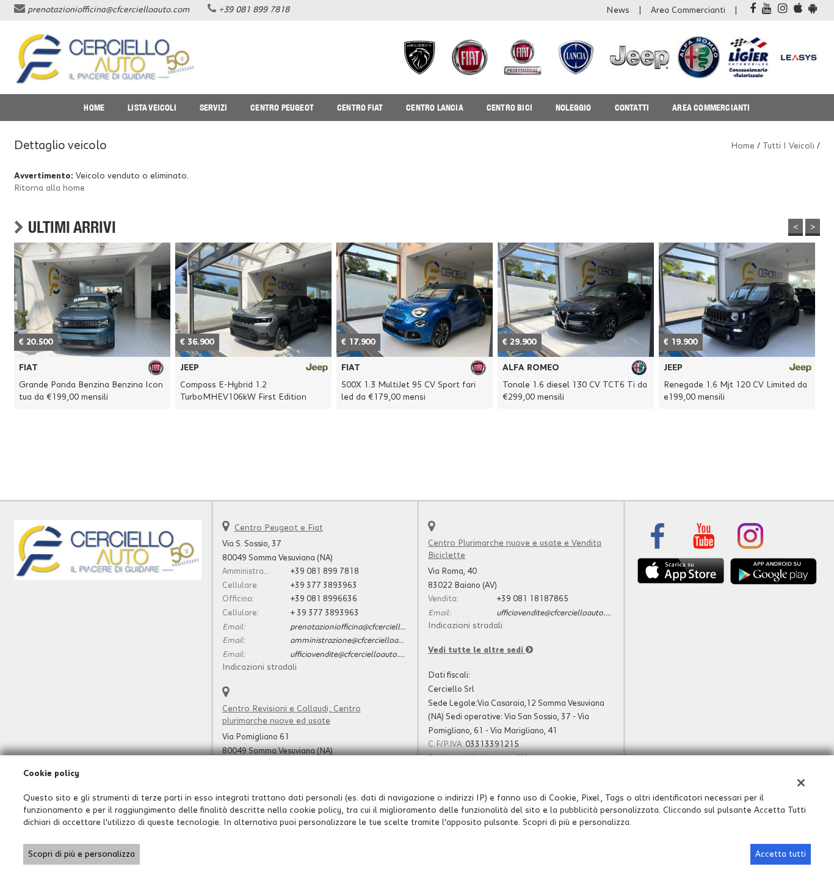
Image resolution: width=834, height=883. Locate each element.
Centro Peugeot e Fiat (278, 528)
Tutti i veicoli (788, 146)
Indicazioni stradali (259, 667)
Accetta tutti (780, 854)
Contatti (632, 107)
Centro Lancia (434, 107)
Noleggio (574, 107)
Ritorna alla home (49, 188)
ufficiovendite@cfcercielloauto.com (352, 654)
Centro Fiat (360, 107)
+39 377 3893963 (323, 585)
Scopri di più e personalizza (81, 854)
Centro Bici (509, 107)
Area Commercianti (688, 10)
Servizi (213, 107)
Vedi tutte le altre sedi (477, 650)
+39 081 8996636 (323, 599)
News (617, 10)
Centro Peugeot (282, 107)
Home (94, 107)
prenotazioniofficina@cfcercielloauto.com (108, 9)
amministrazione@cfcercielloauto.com (359, 640)
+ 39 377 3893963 (324, 613)
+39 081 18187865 (532, 599)
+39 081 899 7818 (254, 9)
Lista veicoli (152, 107)
